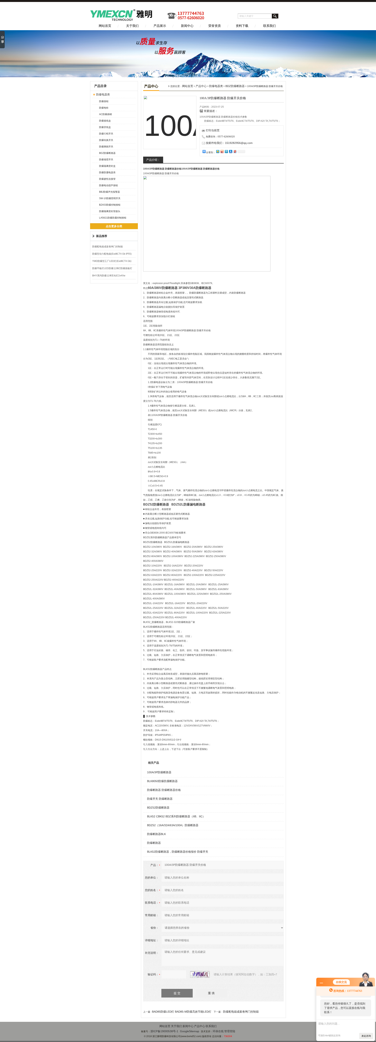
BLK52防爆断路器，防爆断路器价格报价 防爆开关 (177, 851)
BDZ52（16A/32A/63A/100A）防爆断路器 (172, 825)
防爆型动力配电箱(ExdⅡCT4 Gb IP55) (112, 253)
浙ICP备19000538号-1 (164, 1031)
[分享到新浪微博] (222, 151)
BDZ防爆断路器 (107, 153)
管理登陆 (229, 1031)
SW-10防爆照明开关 (109, 198)
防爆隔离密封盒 (107, 166)
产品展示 (160, 25)
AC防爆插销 (105, 114)
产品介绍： (153, 159)
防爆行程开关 (106, 133)
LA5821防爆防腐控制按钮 (112, 217)
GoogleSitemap (189, 1031)
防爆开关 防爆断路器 (160, 798)
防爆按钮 (103, 101)
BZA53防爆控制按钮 (109, 204)
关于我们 (132, 25)
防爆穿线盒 (105, 127)
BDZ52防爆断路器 (158, 807)
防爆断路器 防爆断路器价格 (164, 789)
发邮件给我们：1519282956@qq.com (229, 142)
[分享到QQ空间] (217, 151)
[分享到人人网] (230, 151)
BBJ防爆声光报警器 (109, 192)
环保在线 (218, 1031)
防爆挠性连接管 (107, 179)
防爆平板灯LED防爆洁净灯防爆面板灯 (112, 268)
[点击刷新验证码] (200, 974)
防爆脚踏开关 (106, 146)
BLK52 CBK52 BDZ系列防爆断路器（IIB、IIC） (176, 816)
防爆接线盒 (105, 120)
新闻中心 (187, 25)
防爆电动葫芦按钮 (108, 185)
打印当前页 (213, 130)
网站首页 (105, 25)
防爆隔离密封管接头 (109, 211)
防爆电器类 (103, 94)
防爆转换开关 (106, 140)
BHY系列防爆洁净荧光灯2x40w (108, 275)
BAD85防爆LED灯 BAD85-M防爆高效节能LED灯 (181, 1011)
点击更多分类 (114, 226)
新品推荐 (101, 236)
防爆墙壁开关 (106, 159)
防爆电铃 (103, 107)
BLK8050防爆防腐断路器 (162, 781)
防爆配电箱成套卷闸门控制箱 (107, 246)
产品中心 (201, 86)
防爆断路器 (154, 842)
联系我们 (269, 25)
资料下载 (242, 25)
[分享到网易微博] (235, 151)
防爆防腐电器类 (107, 172)
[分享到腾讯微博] (226, 151)
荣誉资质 (214, 25)
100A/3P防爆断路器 (159, 772)
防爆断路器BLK (156, 834)
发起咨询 (366, 1036)
